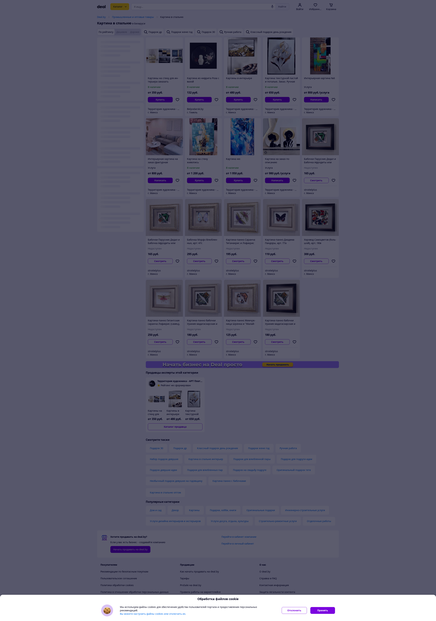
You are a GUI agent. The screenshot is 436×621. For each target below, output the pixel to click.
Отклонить (294, 610)
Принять (322, 610)
